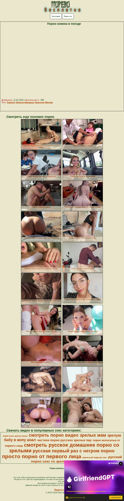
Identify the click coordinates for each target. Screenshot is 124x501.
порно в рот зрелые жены (15, 436)
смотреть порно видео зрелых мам (67, 435)
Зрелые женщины (25, 102)
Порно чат (68, 16)
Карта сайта (62, 490)
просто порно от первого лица (41, 456)
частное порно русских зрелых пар (64, 440)
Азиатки (11, 102)
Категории (56, 16)
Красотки (40, 102)
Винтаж (49, 102)
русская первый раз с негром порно (73, 450)
